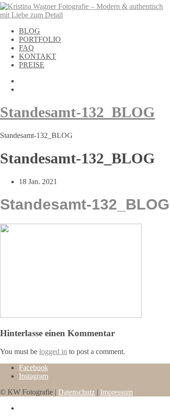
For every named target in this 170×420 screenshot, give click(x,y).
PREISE (31, 65)
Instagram (33, 376)
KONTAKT (37, 56)
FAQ (26, 48)
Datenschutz (76, 392)
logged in (53, 351)
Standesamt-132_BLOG (77, 112)
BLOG (29, 31)
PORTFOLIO (40, 39)
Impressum (116, 392)
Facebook (33, 367)
